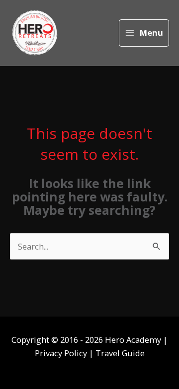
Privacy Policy (62, 353)
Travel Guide (120, 353)
